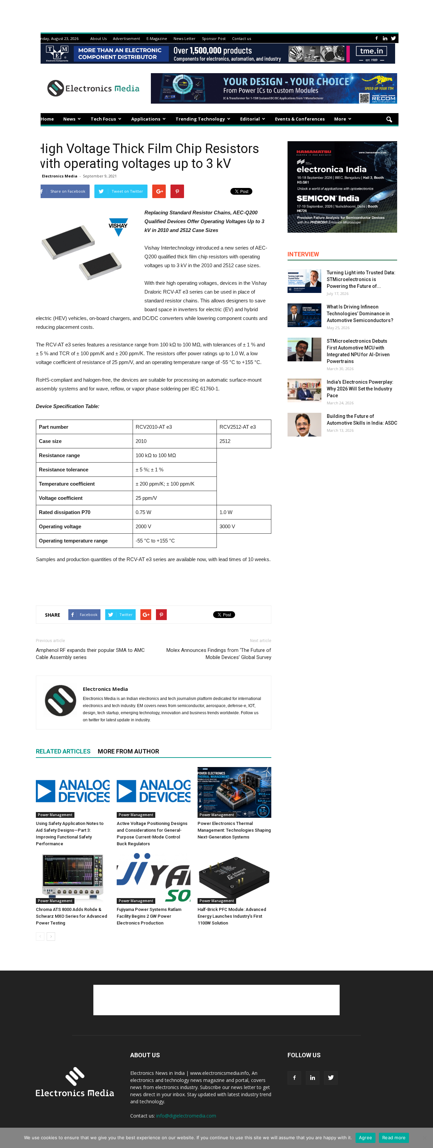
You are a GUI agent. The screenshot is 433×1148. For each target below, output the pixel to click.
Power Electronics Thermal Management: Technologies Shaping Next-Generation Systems (234, 830)
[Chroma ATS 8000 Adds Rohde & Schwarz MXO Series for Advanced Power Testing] (73, 878)
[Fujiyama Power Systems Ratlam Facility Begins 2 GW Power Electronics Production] (153, 878)
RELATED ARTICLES (63, 751)
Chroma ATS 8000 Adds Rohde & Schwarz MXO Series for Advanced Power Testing (71, 916)
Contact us (241, 38)
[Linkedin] (385, 38)
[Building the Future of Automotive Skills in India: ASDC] (304, 425)
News (69, 119)
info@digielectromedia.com (186, 1115)
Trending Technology (200, 119)
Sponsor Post (214, 38)
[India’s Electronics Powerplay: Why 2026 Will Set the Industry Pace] (304, 390)
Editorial (250, 119)
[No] (424, 1137)
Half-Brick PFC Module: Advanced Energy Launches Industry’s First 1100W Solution (232, 916)
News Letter (185, 38)
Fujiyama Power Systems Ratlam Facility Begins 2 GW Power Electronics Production (149, 916)
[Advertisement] (153, 583)
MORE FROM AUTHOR (128, 751)
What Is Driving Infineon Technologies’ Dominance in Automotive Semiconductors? (360, 313)
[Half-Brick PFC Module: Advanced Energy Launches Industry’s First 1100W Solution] (234, 878)
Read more (394, 1137)
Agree (365, 1137)
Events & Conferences (300, 119)
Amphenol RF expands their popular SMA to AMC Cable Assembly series (90, 653)
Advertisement (126, 38)
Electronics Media (59, 175)
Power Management (55, 814)
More (340, 119)
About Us (98, 38)
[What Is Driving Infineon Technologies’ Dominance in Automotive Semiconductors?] (304, 315)
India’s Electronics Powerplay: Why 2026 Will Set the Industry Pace (360, 388)
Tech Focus (103, 119)
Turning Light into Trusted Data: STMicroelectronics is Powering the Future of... (361, 279)
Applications (145, 119)
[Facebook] (376, 38)
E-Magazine (156, 38)
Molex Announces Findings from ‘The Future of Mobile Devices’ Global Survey (218, 653)
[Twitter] (393, 38)
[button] (389, 120)
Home (47, 119)
